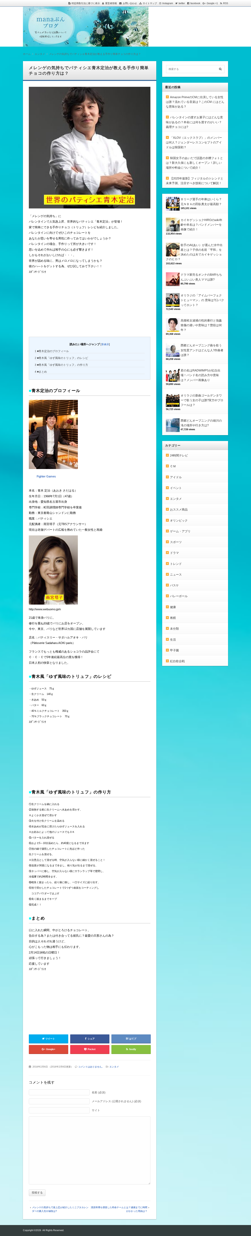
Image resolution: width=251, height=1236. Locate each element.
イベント (176, 488)
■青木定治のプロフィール (52, 351)
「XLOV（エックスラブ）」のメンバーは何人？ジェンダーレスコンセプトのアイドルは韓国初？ (194, 142)
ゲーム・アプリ (180, 531)
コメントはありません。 (91, 1066)
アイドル (176, 477)
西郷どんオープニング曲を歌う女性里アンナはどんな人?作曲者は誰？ (202, 350)
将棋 (173, 617)
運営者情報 (111, 3)
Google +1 (212, 3)
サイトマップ (150, 3)
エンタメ (114, 1066)
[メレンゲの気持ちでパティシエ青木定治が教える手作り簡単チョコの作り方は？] (89, 148)
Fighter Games (46, 476)
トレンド (176, 563)
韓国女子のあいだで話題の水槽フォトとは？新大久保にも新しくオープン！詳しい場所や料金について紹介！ (194, 162)
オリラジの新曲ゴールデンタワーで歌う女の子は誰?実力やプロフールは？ (202, 400)
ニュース (176, 574)
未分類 (174, 628)
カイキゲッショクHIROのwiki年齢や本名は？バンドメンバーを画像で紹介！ (201, 224)
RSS (225, 3)
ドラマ (174, 552)
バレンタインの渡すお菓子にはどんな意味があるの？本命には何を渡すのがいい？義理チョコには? (194, 122)
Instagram (167, 3)
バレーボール (179, 596)
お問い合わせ (130, 3)
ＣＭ (173, 466)
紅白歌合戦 (177, 661)
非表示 (105, 344)
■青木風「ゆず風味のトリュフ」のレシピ (61, 357)
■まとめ (41, 371)
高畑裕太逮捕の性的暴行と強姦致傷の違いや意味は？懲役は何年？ (201, 325)
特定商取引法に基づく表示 (86, 3)
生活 (173, 639)
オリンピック (179, 520)
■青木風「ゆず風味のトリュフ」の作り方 (61, 364)
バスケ (174, 585)
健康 (173, 607)
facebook (195, 3)
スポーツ (176, 542)
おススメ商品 (179, 509)
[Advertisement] (58, 304)
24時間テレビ (179, 455)
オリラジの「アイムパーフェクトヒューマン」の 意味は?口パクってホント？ (202, 300)
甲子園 (174, 650)
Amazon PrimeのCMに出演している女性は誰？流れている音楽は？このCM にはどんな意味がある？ (195, 101)
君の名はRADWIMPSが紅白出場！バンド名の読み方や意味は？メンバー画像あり (200, 375)
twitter (182, 3)
